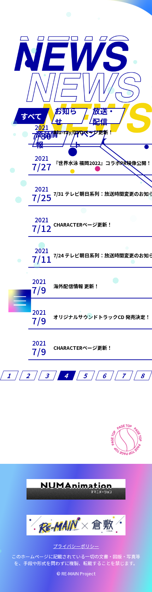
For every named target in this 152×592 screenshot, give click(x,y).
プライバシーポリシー (76, 546)
